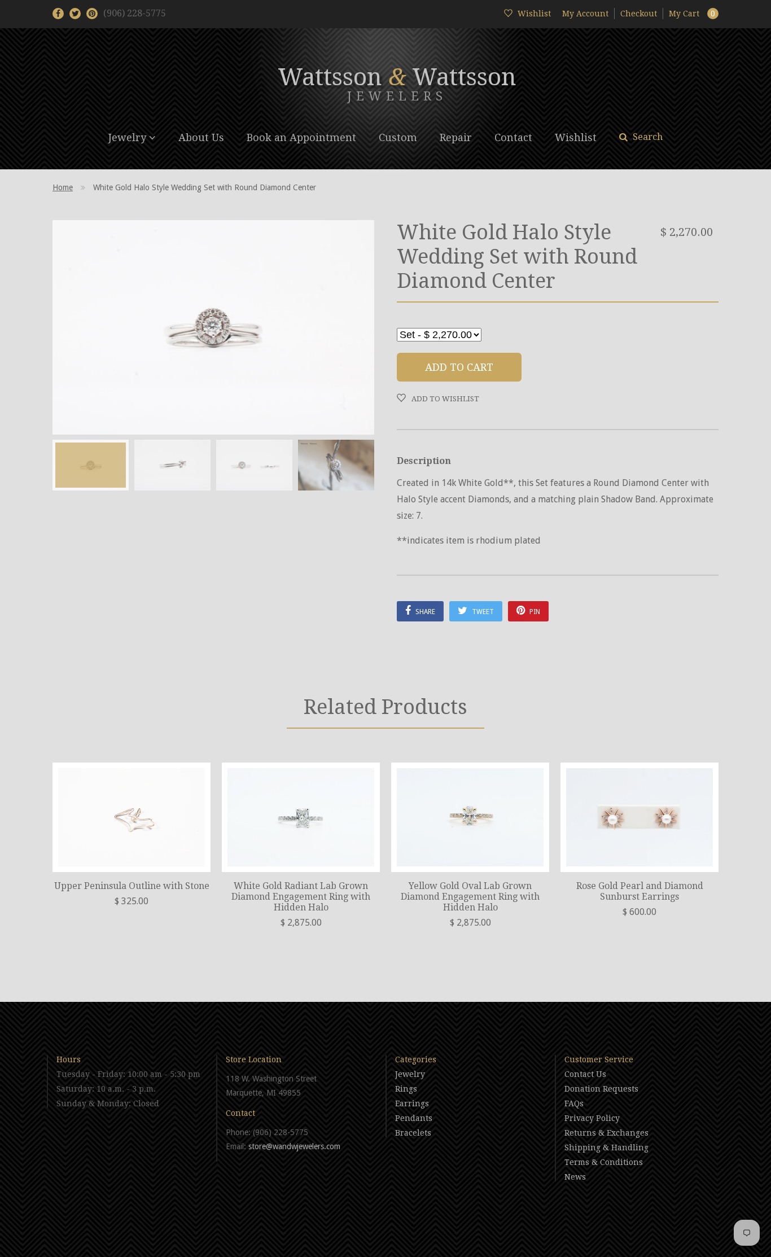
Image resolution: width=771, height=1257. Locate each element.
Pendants (413, 1118)
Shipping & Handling (606, 1147)
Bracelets (413, 1132)
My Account (585, 13)
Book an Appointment (301, 137)
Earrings (412, 1103)
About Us (201, 137)
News (575, 1176)
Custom (398, 137)
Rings (406, 1088)
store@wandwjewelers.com (294, 1146)
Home (62, 187)
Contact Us (585, 1074)
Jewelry (128, 137)
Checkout (638, 13)
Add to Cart (459, 367)
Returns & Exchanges (606, 1132)
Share (424, 612)
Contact (513, 137)
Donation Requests (601, 1088)
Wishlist (576, 137)
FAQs (574, 1103)
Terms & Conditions (603, 1162)
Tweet (482, 612)
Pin (534, 612)
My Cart (692, 13)
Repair (456, 137)
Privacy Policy (592, 1118)
